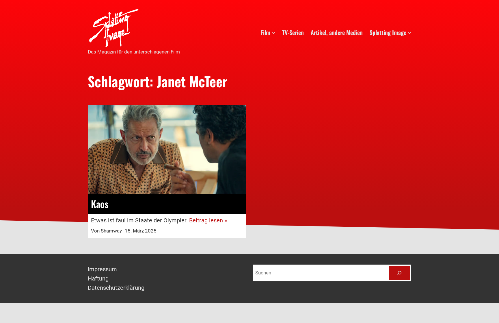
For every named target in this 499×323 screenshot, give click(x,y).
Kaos (99, 204)
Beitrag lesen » (208, 220)
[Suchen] (399, 273)
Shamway (111, 231)
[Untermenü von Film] (273, 32)
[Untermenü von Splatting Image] (409, 32)
